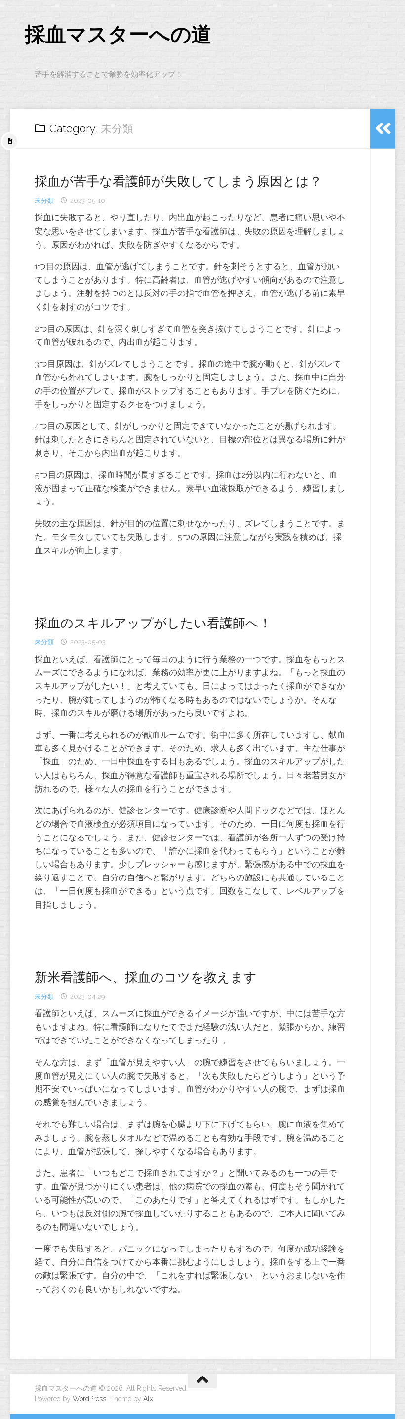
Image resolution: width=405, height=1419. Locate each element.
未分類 (44, 200)
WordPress (89, 1399)
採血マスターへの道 (118, 34)
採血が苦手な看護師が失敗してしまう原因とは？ (178, 181)
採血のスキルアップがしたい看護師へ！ (153, 623)
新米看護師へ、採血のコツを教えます (146, 977)
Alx (148, 1399)
